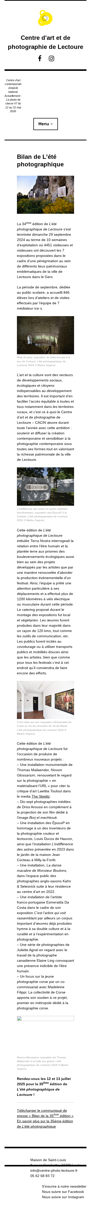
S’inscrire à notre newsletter (64, 1186)
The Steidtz (41, 796)
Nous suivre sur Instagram (63, 1197)
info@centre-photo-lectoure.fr (54, 1170)
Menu (43, 124)
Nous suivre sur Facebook (63, 1192)
